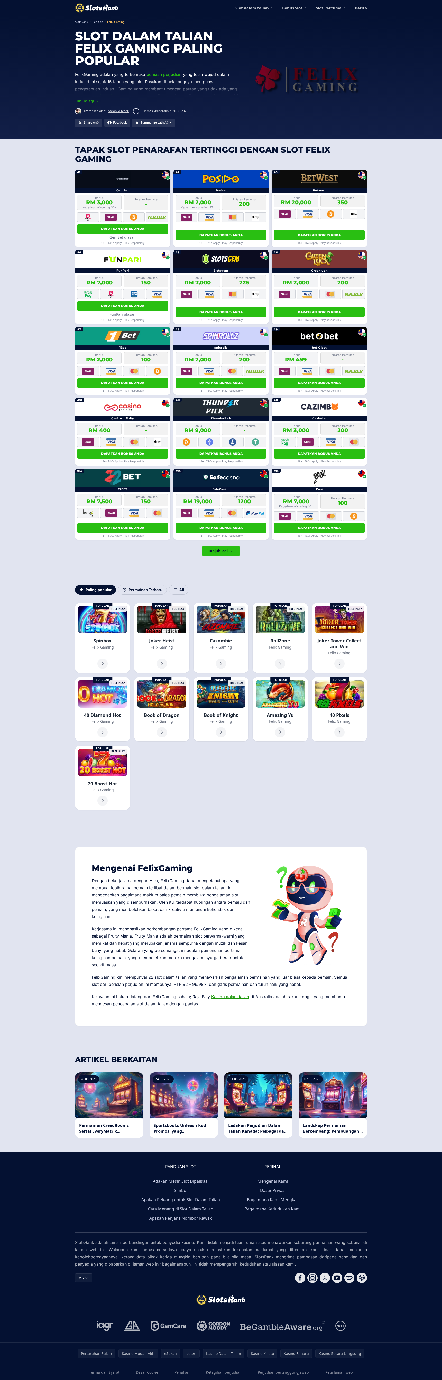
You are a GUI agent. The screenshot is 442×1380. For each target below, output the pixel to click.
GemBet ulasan (122, 237)
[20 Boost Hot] (102, 778)
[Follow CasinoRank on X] (325, 1278)
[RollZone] (280, 638)
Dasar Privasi (273, 1190)
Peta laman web (339, 1372)
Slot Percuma (329, 8)
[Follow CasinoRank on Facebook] (300, 1278)
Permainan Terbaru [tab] (145, 589)
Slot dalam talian (252, 8)
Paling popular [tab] (99, 589)
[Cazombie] (221, 638)
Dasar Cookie (147, 1372)
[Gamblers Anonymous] (132, 1326)
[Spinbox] (102, 638)
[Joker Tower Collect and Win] (339, 638)
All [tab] (181, 589)
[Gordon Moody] (213, 1326)
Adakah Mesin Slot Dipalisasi (180, 1181)
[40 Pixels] (339, 709)
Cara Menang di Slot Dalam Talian (180, 1209)
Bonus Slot (292, 8)
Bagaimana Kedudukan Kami (273, 1209)
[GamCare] (168, 1326)
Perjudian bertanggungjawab (283, 1372)
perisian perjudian (164, 74)
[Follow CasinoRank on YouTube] (337, 1278)
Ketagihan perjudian (224, 1372)
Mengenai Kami (272, 1181)
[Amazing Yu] (280, 709)
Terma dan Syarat (104, 1372)
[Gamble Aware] (282, 1326)
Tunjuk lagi (218, 550)
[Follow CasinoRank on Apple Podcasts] (362, 1278)
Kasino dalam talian (230, 996)
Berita (361, 8)
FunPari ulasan (122, 314)
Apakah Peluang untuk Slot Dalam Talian (180, 1199)
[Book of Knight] (221, 709)
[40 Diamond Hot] (102, 709)
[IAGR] (105, 1326)
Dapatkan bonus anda (122, 229)
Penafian (181, 1372)
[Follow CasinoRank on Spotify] (349, 1278)
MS (81, 1277)
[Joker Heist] (161, 638)
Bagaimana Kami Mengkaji (273, 1199)
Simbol (180, 1190)
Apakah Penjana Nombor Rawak (180, 1218)
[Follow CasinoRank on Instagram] (312, 1278)
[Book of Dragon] (161, 709)
